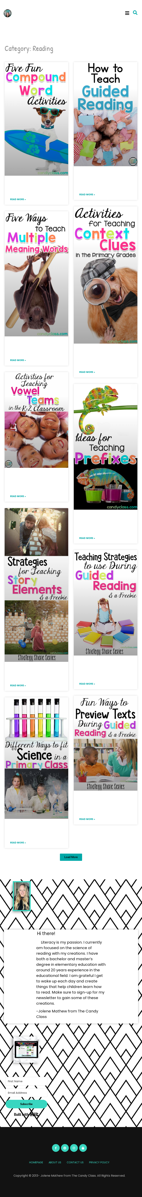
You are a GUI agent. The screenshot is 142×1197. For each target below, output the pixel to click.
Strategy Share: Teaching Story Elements (33, 674)
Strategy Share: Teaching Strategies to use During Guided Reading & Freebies (103, 670)
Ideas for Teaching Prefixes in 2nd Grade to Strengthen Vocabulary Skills (104, 524)
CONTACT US (75, 1162)
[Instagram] (74, 1148)
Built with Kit (26, 1114)
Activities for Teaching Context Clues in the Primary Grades (105, 358)
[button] (127, 12)
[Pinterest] (65, 1148)
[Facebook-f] (56, 1148)
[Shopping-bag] (83, 1148)
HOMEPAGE (36, 1162)
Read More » (18, 199)
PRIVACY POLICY (99, 1162)
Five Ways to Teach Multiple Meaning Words (36, 348)
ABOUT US (55, 1162)
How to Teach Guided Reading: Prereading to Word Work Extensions (105, 180)
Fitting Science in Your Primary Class (31, 831)
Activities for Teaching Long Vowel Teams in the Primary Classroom (36, 482)
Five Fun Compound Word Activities (34, 188)
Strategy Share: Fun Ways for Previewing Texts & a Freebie (102, 805)
